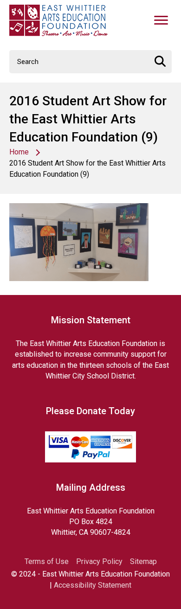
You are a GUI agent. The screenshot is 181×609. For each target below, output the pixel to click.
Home (19, 151)
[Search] (160, 61)
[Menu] (161, 20)
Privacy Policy (99, 561)
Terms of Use (47, 561)
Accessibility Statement (92, 585)
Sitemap (143, 561)
